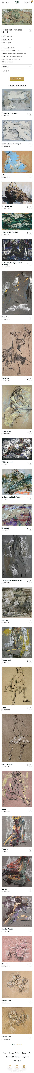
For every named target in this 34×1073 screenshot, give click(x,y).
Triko (4, 707)
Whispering (6, 660)
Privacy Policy (14, 1053)
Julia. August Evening (10, 232)
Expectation (6, 431)
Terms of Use (26, 1053)
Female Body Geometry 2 (11, 144)
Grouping (5, 528)
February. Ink (7, 206)
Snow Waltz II (7, 1001)
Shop (4, 1053)
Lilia (3, 175)
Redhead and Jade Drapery (12, 497)
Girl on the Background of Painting (12, 264)
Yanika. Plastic (7, 929)
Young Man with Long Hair (12, 580)
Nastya (4, 889)
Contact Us (17, 1061)
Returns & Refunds (12, 1057)
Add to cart (17, 78)
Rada (4, 809)
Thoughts (5, 849)
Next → (19, 1044)
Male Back (6, 620)
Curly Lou (5, 378)
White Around (7, 462)
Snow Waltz (6, 1037)
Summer (5, 964)
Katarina (5, 317)
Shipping (25, 1057)
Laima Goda (7, 36)
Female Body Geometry (10, 113)
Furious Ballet (7, 764)
